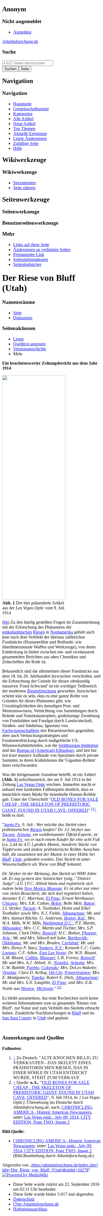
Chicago (9, 903)
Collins (31, 957)
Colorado (49, 967)
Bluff (6, 859)
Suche (9, 52)
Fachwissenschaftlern (20, 730)
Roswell (49, 933)
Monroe (27, 988)
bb (6, 622)
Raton (89, 903)
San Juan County (17, 1018)
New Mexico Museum (43, 888)
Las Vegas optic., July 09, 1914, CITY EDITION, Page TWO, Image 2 (52, 1119)
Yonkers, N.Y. (50, 947)
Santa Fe (12, 824)
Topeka (37, 977)
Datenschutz (24, 1199)
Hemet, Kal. (74, 918)
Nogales (61, 962)
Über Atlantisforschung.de (36, 1204)
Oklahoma (11, 942)
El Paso (53, 898)
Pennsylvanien (77, 972)
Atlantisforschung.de (20, 41)
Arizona (23, 834)
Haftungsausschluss (30, 1209)
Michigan (45, 988)
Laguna (9, 952)
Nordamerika (61, 632)
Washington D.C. (58, 923)
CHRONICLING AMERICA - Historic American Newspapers (53, 1110)
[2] (59, 987)
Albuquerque (73, 913)
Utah (17, 859)
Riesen (39, 632)
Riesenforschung (41, 691)
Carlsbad (70, 942)
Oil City (55, 972)
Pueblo (33, 967)
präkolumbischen (17, 632)
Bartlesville (77, 938)
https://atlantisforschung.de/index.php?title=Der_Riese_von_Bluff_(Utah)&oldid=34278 (50, 1167)
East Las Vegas (52, 952)
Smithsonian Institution (78, 745)
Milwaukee (11, 928)
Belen (56, 903)
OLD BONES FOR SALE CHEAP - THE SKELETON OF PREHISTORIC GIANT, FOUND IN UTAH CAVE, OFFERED (50, 805)
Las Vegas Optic (31, 784)
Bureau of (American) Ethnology (45, 750)
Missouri (47, 957)
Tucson (8, 834)
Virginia (9, 972)
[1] (93, 809)
